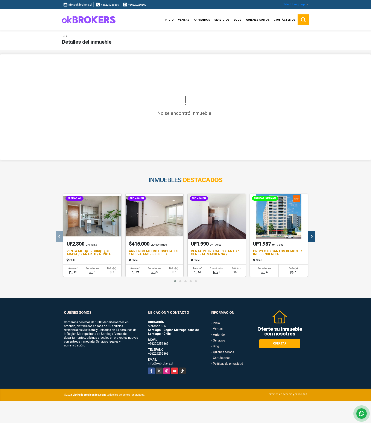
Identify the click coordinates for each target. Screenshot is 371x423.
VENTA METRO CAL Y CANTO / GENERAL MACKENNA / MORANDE (215, 254)
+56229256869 (110, 4)
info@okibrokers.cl (160, 363)
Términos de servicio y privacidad (287, 394)
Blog (238, 19)
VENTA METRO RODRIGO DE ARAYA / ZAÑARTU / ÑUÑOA (89, 252)
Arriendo (219, 334)
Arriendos (202, 19)
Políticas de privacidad (228, 363)
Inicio (169, 19)
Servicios (222, 19)
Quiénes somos (258, 19)
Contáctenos (284, 19)
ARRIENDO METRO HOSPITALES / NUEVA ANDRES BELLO (153, 252)
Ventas (183, 19)
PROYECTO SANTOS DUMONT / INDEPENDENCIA (277, 252)
